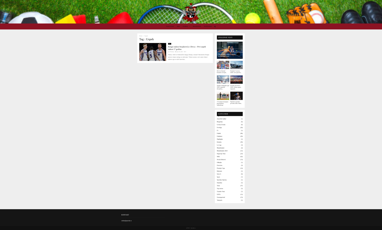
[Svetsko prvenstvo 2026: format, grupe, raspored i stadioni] (236, 79)
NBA (178, 26)
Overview (219, 165)
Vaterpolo (219, 200)
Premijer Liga (221, 168)
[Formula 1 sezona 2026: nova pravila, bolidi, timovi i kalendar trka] (236, 65)
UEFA (218, 194)
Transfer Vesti (221, 191)
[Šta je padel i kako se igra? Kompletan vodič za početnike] (230, 50)
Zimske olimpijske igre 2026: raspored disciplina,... (223, 87)
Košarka (219, 142)
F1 (217, 130)
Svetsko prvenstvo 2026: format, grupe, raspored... (235, 87)
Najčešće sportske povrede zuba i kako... (236, 102)
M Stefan (172, 51)
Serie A (219, 174)
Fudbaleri (219, 136)
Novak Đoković (221, 159)
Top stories (220, 188)
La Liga (219, 145)
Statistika (208, 26)
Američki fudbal (221, 119)
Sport (218, 177)
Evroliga (219, 127)
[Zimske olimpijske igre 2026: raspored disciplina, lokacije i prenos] (223, 79)
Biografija (197, 26)
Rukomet (219, 171)
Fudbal (185, 26)
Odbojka (219, 162)
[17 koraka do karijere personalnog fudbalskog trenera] (223, 96)
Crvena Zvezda (221, 124)
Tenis (218, 185)
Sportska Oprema (222, 180)
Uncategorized (221, 197)
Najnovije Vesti (221, 153)
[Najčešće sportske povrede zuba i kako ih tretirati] (236, 96)
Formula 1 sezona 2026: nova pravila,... (236, 71)
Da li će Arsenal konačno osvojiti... (222, 71)
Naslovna (170, 26)
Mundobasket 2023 (222, 151)
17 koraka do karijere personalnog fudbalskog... (222, 103)
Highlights (220, 139)
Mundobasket (220, 148)
